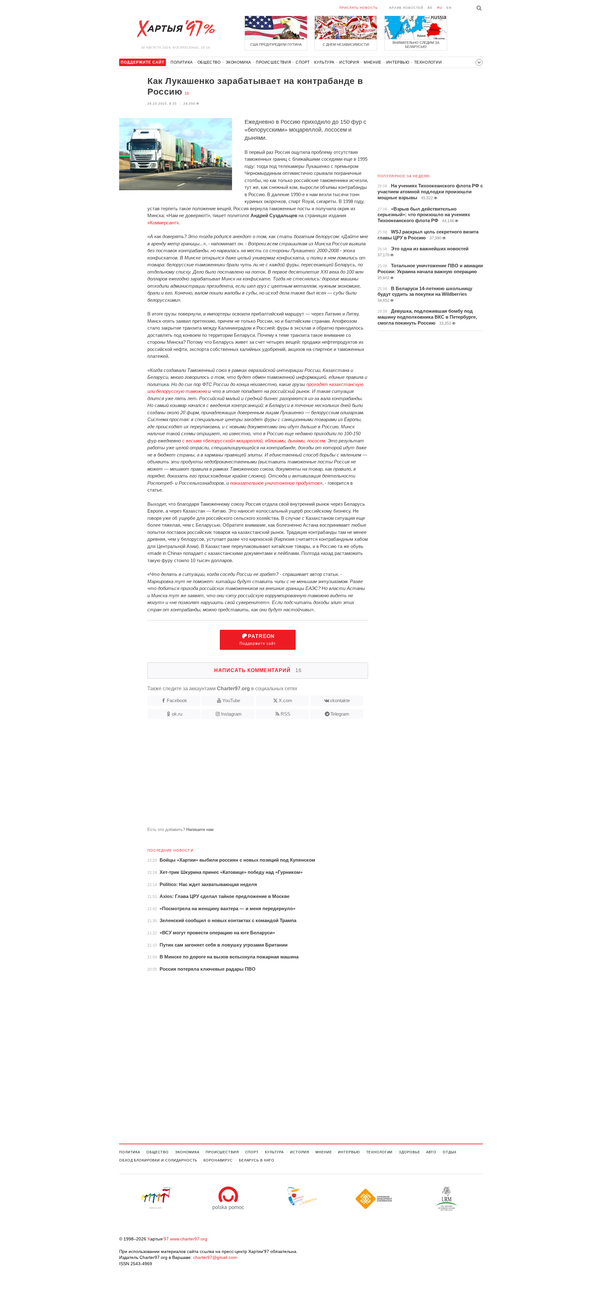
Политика (182, 62)
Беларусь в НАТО (256, 1160)
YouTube (231, 700)
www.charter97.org (188, 1238)
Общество (209, 62)
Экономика (238, 62)
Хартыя (175, 29)
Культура (324, 62)
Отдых (450, 1152)
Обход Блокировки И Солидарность (158, 1160)
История (349, 62)
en (449, 7)
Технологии (428, 62)
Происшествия (273, 62)
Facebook (177, 700)
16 (187, 93)
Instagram (231, 714)
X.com (285, 700)
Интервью (397, 62)
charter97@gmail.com (215, 1257)
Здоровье (409, 1152)
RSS (285, 714)
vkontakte (340, 700)
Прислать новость (358, 7)
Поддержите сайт (258, 640)
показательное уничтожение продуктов (275, 483)
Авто (431, 1152)
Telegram (339, 714)
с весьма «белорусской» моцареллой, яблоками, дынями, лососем (253, 440)
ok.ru (177, 714)
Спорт (302, 62)
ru (439, 7)
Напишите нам (200, 829)
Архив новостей (406, 7)
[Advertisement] (243, 775)
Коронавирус (218, 1160)
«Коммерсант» (163, 222)
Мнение (373, 62)
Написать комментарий (258, 670)
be (430, 7)
